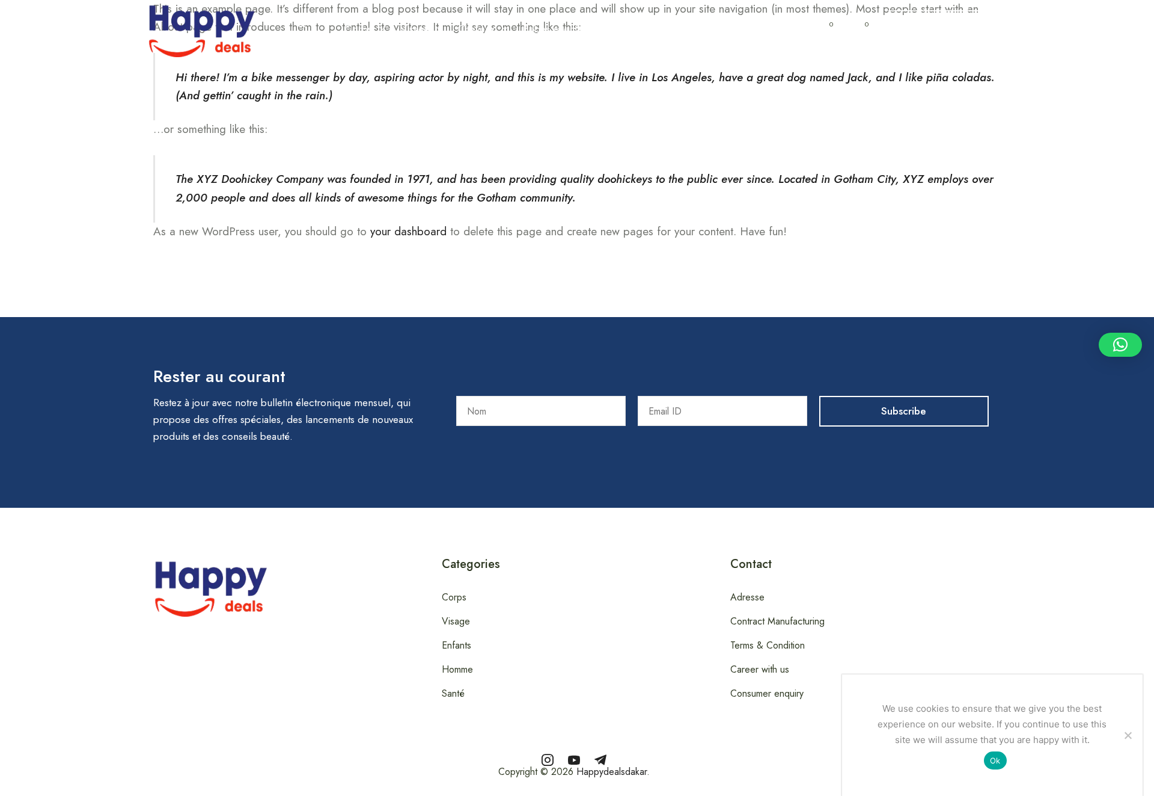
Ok (995, 760)
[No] (1128, 735)
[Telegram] (600, 760)
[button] (301, 29)
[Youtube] (574, 760)
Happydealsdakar (611, 772)
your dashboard (408, 231)
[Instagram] (548, 760)
